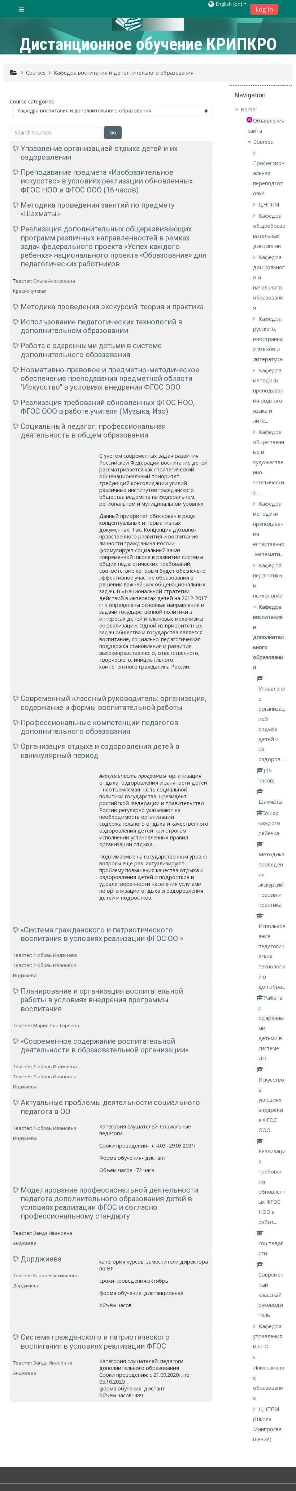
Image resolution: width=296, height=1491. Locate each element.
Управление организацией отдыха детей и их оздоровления (99, 152)
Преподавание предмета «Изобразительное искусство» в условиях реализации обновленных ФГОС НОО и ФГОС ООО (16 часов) (107, 181)
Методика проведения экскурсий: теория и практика (112, 306)
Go (112, 132)
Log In (264, 9)
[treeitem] (260, 110)
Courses (263, 141)
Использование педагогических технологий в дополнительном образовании (101, 326)
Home (247, 109)
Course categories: (32, 101)
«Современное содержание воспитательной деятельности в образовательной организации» (104, 1045)
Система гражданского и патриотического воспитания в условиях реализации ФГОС (95, 1341)
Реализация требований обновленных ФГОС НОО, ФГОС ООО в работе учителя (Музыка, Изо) (108, 407)
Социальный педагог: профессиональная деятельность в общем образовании (93, 430)
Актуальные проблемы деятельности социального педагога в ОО (110, 1106)
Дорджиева (41, 1259)
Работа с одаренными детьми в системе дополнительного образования (91, 350)
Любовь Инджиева (55, 955)
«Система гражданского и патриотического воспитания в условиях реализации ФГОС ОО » (102, 934)
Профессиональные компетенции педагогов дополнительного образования (99, 727)
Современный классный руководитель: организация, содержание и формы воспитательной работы (113, 702)
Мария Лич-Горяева (56, 1025)
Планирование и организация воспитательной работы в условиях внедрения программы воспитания (102, 1000)
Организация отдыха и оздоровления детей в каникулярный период (100, 750)
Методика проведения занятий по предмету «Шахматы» (98, 209)
